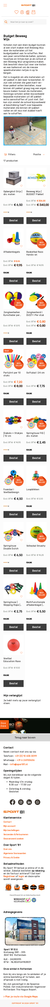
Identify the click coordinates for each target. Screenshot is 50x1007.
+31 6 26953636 (26, 760)
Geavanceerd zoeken (13, 839)
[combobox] (25, 22)
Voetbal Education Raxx (12, 660)
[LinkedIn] (29, 802)
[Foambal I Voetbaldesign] (13, 476)
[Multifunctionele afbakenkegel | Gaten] (36, 588)
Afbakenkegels (11, 252)
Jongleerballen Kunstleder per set (11, 314)
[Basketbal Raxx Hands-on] (36, 238)
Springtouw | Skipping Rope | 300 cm (11, 603)
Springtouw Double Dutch (11, 547)
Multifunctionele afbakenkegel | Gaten (35, 603)
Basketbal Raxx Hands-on (34, 253)
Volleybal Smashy (36, 545)
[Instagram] (21, 802)
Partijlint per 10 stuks (12, 374)
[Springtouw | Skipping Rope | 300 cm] (13, 588)
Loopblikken (32, 489)
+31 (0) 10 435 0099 (26, 756)
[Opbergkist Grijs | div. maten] (13, 178)
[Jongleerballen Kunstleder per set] (13, 299)
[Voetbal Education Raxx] (13, 645)
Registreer (9, 876)
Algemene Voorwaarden (14, 853)
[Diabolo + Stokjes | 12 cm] (13, 419)
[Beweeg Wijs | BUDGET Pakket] (36, 178)
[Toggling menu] (5, 5)
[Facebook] (12, 802)
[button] (22, 12)
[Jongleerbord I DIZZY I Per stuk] (36, 299)
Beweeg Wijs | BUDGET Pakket (35, 193)
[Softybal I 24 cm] (36, 359)
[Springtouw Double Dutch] (13, 532)
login (21, 876)
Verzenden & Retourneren (15, 834)
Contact (7, 822)
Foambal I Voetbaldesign (11, 491)
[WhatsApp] (37, 802)
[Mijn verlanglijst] (16, 12)
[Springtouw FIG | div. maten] (36, 419)
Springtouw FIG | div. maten (35, 434)
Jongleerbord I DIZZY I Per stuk (35, 313)
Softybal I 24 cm (35, 372)
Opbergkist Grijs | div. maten (12, 193)
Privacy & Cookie (11, 857)
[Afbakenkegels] (13, 238)
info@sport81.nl (19, 764)
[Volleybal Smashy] (36, 532)
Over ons (7, 849)
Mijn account (9, 826)
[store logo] (28, 5)
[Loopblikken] (36, 476)
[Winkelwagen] (33, 12)
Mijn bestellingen (11, 830)
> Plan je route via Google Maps (20, 996)
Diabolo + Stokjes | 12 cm (13, 434)
